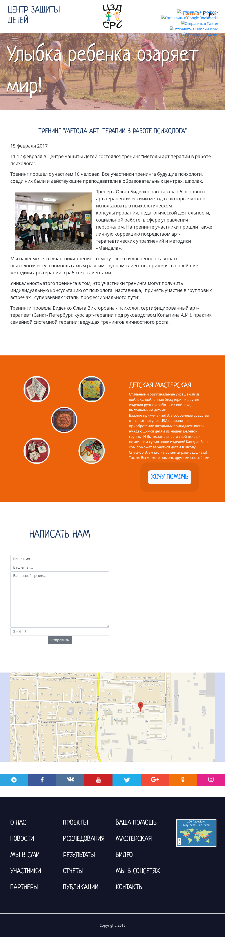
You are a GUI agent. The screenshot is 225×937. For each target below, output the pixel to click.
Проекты (75, 823)
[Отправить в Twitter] (199, 23)
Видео (124, 855)
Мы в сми (25, 855)
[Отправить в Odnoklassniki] (194, 28)
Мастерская (134, 839)
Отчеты (73, 871)
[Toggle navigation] (15, 38)
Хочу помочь (170, 477)
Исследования (84, 839)
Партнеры (24, 887)
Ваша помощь (136, 823)
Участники (25, 871)
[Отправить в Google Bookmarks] (189, 17)
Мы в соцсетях (138, 871)
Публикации (80, 887)
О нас (18, 823)
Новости (22, 839)
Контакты (130, 887)
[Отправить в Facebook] (197, 11)
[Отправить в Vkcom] (200, 34)
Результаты (79, 855)
